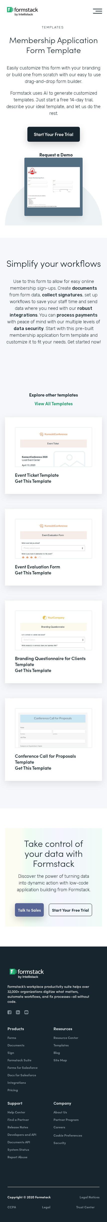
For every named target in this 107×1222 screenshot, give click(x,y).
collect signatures (62, 295)
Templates (53, 27)
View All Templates (54, 404)
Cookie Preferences (68, 1135)
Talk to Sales (29, 910)
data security (29, 328)
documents (84, 288)
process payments (77, 315)
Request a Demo (56, 155)
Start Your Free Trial (53, 134)
